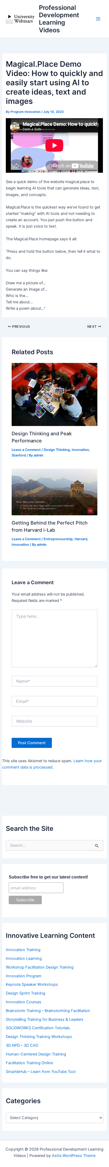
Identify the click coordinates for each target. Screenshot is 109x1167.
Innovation (80, 450)
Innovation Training (23, 949)
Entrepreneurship (58, 539)
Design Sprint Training (25, 993)
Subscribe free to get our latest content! (48, 877)
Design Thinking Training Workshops (39, 1036)
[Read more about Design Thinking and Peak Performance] (54, 394)
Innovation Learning (24, 958)
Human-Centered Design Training (36, 1054)
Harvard (81, 539)
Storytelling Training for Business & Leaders (44, 1019)
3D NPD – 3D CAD (22, 1045)
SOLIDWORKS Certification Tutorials (38, 1028)
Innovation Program (24, 976)
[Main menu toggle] (98, 19)
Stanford (19, 455)
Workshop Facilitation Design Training (40, 967)
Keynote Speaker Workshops (32, 984)
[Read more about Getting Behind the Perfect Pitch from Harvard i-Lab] (54, 491)
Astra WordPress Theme (74, 1155)
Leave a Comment (26, 450)
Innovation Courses (23, 1002)
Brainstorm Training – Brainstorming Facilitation (48, 1010)
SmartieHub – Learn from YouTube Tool (40, 1071)
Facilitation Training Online (29, 1062)
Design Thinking (57, 450)
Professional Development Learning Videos (59, 19)
